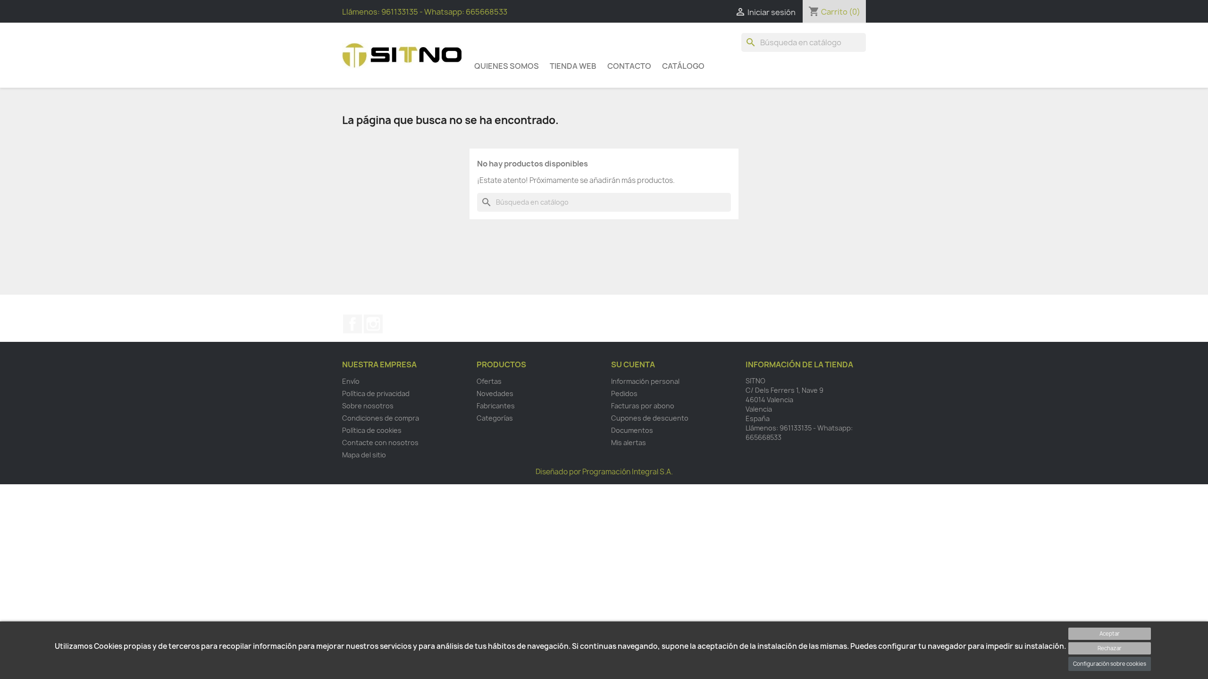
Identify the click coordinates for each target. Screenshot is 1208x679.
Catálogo (683, 66)
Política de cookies (372, 430)
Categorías (495, 418)
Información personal (645, 381)
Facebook (352, 324)
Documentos (632, 430)
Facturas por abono (642, 405)
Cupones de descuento (649, 418)
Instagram (373, 324)
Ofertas (489, 381)
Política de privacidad (376, 393)
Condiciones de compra (380, 418)
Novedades (495, 393)
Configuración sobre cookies (1109, 663)
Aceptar (1109, 633)
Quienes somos (506, 66)
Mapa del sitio (364, 454)
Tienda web (573, 66)
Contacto (629, 66)
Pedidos (624, 393)
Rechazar (1110, 648)
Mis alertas (628, 442)
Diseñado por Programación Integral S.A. (604, 472)
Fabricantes (496, 405)
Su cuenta (633, 364)
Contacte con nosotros (380, 442)
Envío (351, 381)
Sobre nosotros (368, 405)
